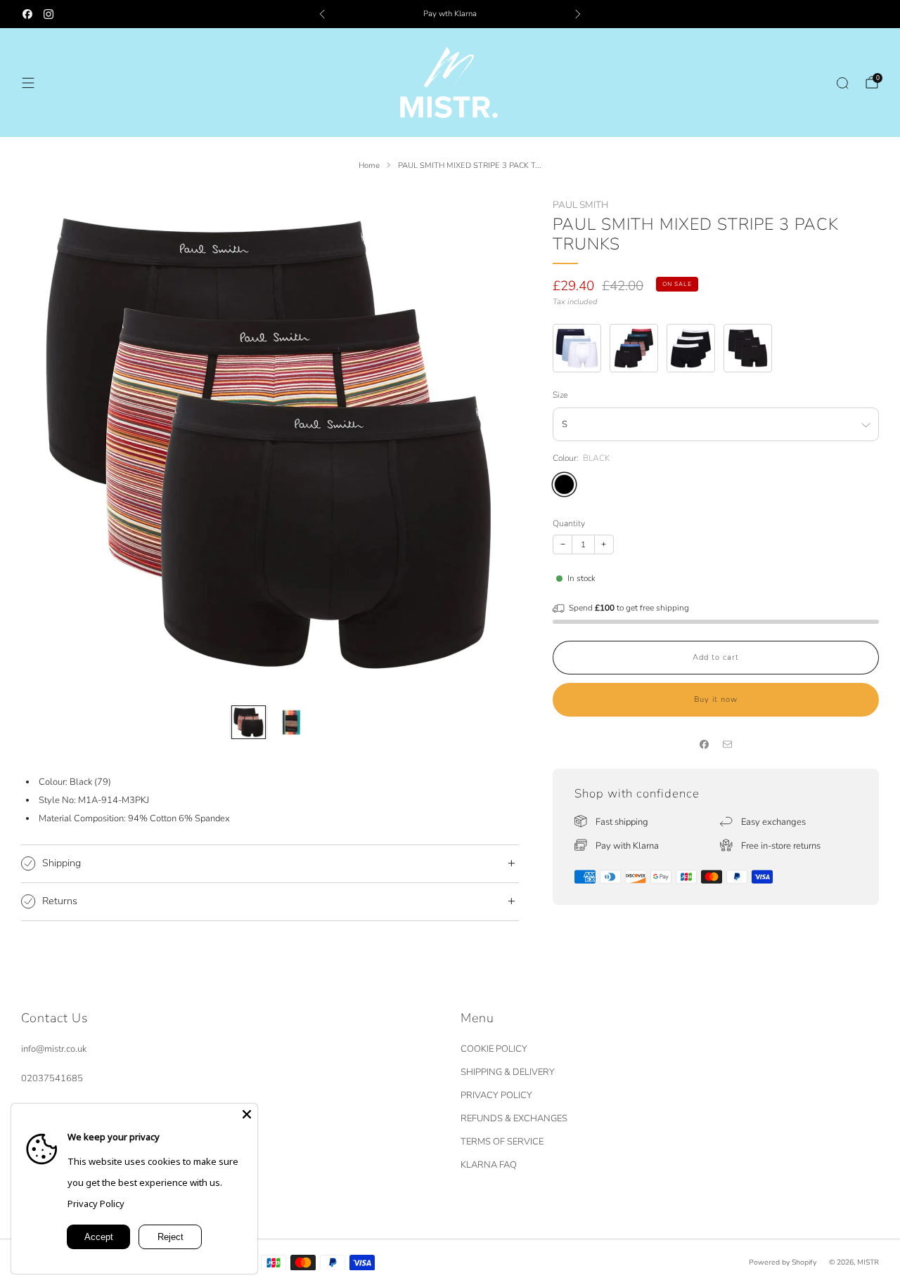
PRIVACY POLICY (496, 1095)
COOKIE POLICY (494, 1049)
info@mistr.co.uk (53, 1049)
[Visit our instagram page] (48, 14)
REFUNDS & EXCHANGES (514, 1118)
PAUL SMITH (580, 204)
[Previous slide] (48, 444)
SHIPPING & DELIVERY (508, 1072)
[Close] (247, 1114)
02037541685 (52, 1078)
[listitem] (449, 14)
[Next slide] (491, 444)
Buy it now (716, 699)
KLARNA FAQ (489, 1165)
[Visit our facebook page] (27, 14)
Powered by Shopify (782, 1262)
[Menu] (28, 83)
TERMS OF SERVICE (502, 1141)
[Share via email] (728, 745)
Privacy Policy (96, 1203)
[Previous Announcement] (322, 14)
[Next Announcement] (578, 14)
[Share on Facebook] (705, 745)
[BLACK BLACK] (564, 484)
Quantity (569, 523)
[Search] (842, 83)
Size (560, 394)
